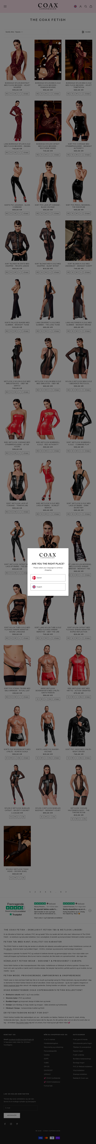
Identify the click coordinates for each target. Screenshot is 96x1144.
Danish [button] (39, 578)
